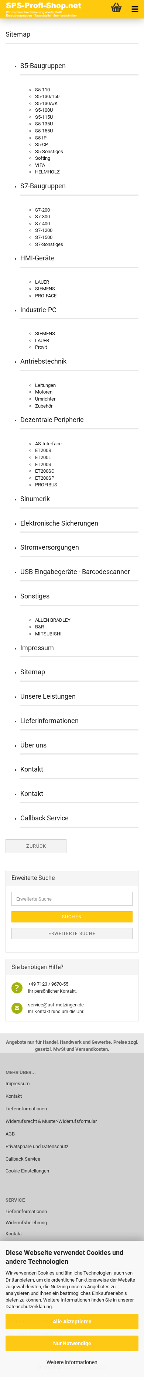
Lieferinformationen (49, 721)
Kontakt (31, 769)
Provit (41, 347)
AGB (10, 1134)
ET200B (43, 450)
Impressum (37, 648)
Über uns (33, 745)
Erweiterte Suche (72, 933)
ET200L (43, 457)
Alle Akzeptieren (72, 1321)
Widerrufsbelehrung (26, 1222)
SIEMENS (45, 288)
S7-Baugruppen (43, 186)
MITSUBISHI (48, 634)
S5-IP (41, 138)
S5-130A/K (46, 103)
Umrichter (45, 399)
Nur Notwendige (72, 1343)
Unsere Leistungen (48, 696)
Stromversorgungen (49, 547)
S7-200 (42, 210)
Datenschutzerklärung (29, 1306)
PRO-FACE (45, 295)
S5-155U (44, 131)
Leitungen (45, 385)
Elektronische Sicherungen (59, 523)
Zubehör (43, 406)
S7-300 (42, 216)
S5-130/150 (47, 96)
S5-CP (41, 144)
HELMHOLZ (47, 172)
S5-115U (44, 117)
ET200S (43, 464)
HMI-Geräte (37, 258)
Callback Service (44, 818)
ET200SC (44, 471)
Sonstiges (34, 596)
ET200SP (44, 478)
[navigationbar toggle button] (135, 9)
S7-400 (42, 223)
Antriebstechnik (43, 361)
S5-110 (42, 89)
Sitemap (32, 672)
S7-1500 (43, 237)
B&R (39, 627)
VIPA (40, 165)
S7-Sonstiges (49, 244)
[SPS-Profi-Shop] (42, 9)
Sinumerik (35, 499)
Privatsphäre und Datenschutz (37, 1146)
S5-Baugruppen (43, 66)
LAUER (42, 282)
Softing (42, 158)
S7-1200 (43, 230)
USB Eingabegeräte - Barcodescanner (75, 572)
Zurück (36, 846)
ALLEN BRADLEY (53, 620)
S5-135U (44, 123)
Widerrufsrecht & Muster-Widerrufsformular (51, 1121)
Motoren (43, 392)
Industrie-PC (38, 310)
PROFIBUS (46, 484)
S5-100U (44, 110)
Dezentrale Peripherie (52, 419)
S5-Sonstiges (49, 151)
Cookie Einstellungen (27, 1171)
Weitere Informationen (72, 1362)
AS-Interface (48, 443)
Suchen (72, 916)
